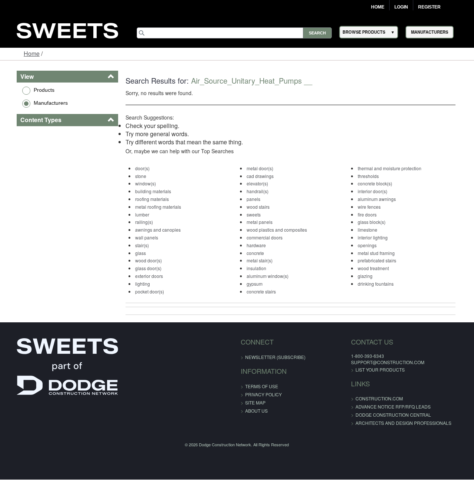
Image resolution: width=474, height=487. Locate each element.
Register (429, 7)
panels (253, 199)
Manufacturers (39, 103)
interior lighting (379, 237)
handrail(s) (257, 191)
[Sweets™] (67, 29)
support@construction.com (372, 362)
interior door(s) (378, 191)
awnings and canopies (151, 229)
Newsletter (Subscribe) (275, 357)
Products (32, 90)
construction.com (363, 398)
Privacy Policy (263, 394)
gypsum (254, 284)
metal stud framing (382, 253)
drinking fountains (382, 284)
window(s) (139, 183)
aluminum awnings (383, 199)
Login (401, 7)
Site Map (255, 402)
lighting (136, 284)
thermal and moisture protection (395, 168)
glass (134, 253)
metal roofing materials (152, 207)
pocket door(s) (143, 291)
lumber (136, 214)
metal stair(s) (259, 260)
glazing (371, 276)
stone (134, 176)
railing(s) (138, 222)
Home (377, 7)
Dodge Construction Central (377, 415)
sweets (253, 214)
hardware (256, 245)
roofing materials (146, 199)
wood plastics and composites (276, 229)
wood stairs (257, 207)
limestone (373, 229)
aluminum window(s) (267, 276)
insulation (256, 268)
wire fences (375, 207)
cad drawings (259, 176)
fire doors (373, 214)
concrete (255, 253)
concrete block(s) (381, 183)
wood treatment (379, 268)
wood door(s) (142, 260)
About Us (256, 410)
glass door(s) (142, 268)
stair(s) (136, 245)
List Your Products (364, 369)
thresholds (374, 176)
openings (373, 245)
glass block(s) (377, 222)
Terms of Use (261, 386)
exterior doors (143, 276)
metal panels (259, 222)
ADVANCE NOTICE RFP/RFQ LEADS (377, 406)
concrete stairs (261, 291)
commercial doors (264, 237)
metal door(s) (259, 168)
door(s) (136, 168)
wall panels (140, 237)
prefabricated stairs (383, 260)
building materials (147, 191)
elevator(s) (257, 183)
